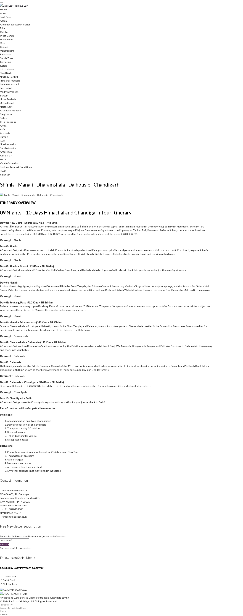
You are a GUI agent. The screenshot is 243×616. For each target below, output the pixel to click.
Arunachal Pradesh (10, 110)
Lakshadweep (7, 69)
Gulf (2, 140)
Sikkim (3, 117)
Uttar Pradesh (8, 99)
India (3, 13)
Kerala (3, 65)
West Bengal (7, 35)
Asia (2, 129)
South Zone (6, 58)
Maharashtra (7, 50)
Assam (3, 20)
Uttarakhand (7, 102)
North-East (6, 106)
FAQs (3, 170)
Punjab (4, 95)
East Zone (5, 17)
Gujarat (4, 46)
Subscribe (4, 544)
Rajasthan (5, 54)
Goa (2, 43)
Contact (5, 174)
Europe (4, 136)
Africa (3, 125)
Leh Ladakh (6, 88)
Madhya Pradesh (9, 91)
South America (8, 148)
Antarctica (6, 151)
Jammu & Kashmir (10, 84)
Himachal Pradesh (10, 80)
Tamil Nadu (6, 73)
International (9, 121)
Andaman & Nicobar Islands (15, 24)
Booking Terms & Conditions (16, 167)
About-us (6, 155)
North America (8, 144)
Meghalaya (6, 114)
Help (3, 159)
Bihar (3, 28)
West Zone (6, 39)
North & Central (9, 76)
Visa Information (9, 163)
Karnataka (5, 61)
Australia (5, 133)
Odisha (4, 31)
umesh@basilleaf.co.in (14, 516)
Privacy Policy (6, 604)
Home (4, 9)
